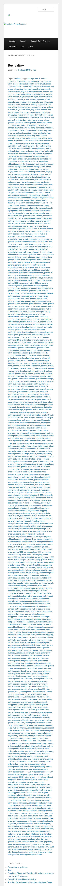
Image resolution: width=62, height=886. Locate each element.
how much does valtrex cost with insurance (25, 407)
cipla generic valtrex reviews (20, 210)
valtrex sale (17, 815)
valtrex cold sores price (31, 590)
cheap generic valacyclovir (40, 195)
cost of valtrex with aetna (25, 241)
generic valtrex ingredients (28, 332)
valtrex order (21, 761)
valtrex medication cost (23, 730)
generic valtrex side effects (23, 378)
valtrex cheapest (38, 588)
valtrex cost (31, 593)
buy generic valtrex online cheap (30, 92)
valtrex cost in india (23, 609)
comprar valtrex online (41, 210)
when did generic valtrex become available (30, 837)
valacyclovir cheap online (25, 497)
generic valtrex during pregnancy (36, 311)
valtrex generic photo (26, 704)
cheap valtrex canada (24, 202)
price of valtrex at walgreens (19, 464)
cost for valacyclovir (16, 213)
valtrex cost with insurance (34, 624)
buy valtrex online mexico (24, 146)
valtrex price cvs (43, 784)
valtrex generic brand (25, 652)
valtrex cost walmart (25, 621)
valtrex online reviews (17, 756)
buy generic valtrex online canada (35, 91)
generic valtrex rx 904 (24, 373)
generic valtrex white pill (38, 386)
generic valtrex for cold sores (20, 319)
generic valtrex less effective (31, 334)
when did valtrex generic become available (28, 840)
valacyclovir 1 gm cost (24, 492)
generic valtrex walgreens (38, 384)
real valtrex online (42, 484)
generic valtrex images (27, 327)
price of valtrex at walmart (43, 464)
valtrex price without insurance (38, 805)
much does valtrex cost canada (27, 422)
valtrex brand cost (15, 575)
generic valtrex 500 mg (31, 283)
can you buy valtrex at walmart (29, 188)
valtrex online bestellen (30, 740)
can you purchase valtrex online (21, 192)
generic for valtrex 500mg (29, 270)
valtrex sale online (30, 815)
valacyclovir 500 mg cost (18, 495)
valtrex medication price (43, 730)
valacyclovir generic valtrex (26, 515)
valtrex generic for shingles (19, 681)
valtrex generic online (17, 699)
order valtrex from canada (18, 443)
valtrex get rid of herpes (35, 722)
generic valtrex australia (18, 290)
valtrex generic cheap (17, 658)
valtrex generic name (33, 694)
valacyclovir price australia (19, 526)
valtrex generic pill (23, 707)
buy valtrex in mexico (44, 127)
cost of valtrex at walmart (36, 228)
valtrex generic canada (39, 655)
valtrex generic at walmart (28, 650)
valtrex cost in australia (28, 606)
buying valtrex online (29, 174)
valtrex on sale (25, 738)
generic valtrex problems (30, 368)
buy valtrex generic (31, 120)
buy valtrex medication (37, 133)
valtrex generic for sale (42, 678)
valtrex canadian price (17, 585)
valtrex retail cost (21, 813)
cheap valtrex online (35, 205)
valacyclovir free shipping (36, 510)
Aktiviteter (12, 46)
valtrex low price (19, 728)
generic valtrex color (38, 298)
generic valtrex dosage (28, 308)
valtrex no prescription (28, 735)
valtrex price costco (27, 784)
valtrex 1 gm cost (41, 546)
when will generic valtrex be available (30, 846)
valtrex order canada (36, 761)
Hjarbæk (23, 41)
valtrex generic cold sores (37, 658)
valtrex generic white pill (18, 720)
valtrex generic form (39, 681)
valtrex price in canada (35, 787)
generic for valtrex (33, 267)
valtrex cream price (22, 629)
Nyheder (12, 41)
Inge (34, 70)
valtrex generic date (22, 668)
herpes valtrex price (33, 399)
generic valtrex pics (26, 358)
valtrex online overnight (23, 751)
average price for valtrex (29, 81)
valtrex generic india (16, 686)
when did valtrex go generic (41, 841)
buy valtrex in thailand (17, 130)
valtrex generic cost (39, 660)
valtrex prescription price (27, 774)
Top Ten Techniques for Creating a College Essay (30, 882)
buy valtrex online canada (26, 138)
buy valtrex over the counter (30, 153)
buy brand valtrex (43, 83)
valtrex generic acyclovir (25, 647)
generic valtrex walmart (17, 386)
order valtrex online (35, 446)
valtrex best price (46, 572)
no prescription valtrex (36, 425)
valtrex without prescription (38, 831)
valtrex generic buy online (18, 655)
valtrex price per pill (41, 795)
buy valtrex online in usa (24, 143)
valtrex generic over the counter (21, 702)
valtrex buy (44, 575)
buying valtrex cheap (42, 166)
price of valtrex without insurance (30, 474)
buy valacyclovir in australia (27, 102)
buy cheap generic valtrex (39, 86)
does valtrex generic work (24, 262)
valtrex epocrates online (25, 634)
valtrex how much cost (28, 725)
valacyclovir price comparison (20, 528)
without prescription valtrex (31, 854)
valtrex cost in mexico (41, 609)
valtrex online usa (23, 759)
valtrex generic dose (16, 673)
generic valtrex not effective (28, 345)
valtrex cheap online (22, 588)
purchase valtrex (27, 482)
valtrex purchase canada (27, 810)
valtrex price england (16, 787)
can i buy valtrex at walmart (28, 182)
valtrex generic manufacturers (32, 691)
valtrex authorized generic (36, 570)
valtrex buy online (38, 580)
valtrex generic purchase (18, 709)
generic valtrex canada (36, 293)
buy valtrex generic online (31, 122)
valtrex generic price (40, 707)
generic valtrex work (37, 389)
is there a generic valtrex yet (41, 417)
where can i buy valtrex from (40, 849)
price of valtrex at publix (43, 461)
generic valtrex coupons (18, 303)
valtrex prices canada (17, 808)
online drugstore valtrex (32, 430)
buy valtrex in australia (26, 125)
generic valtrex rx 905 (43, 373)
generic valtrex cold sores (18, 298)
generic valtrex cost (16, 301)
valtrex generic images (17, 684)
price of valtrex (30, 459)
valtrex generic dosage (41, 671)
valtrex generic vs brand (38, 715)
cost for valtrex (32, 213)
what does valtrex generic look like (30, 836)
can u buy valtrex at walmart (31, 184)
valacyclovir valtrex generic (23, 544)
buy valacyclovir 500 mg (26, 99)
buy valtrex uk (45, 158)
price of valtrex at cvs (23, 461)
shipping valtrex (43, 487)
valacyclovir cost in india (29, 502)
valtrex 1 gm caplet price (23, 546)
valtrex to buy (13, 826)
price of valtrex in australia (39, 466)
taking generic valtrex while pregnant (23, 490)
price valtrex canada (42, 477)
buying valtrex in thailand (18, 171)
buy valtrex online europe (24, 140)
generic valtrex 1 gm (36, 280)
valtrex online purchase (40, 753)
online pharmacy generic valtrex (39, 433)
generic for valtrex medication (31, 272)
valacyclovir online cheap (34, 521)
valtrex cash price (34, 585)
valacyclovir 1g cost (42, 492)
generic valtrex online (27, 347)
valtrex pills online (40, 769)
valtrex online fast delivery (35, 746)
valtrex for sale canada (17, 640)
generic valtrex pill (42, 358)
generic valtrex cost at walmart (38, 301)
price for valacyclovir (23, 456)
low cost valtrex (14, 420)
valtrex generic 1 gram (30, 645)
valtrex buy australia (16, 577)
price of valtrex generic (17, 466)
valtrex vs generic (26, 828)
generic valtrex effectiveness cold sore (26, 315)
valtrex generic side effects (19, 712)
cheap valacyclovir (40, 197)
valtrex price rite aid (36, 797)
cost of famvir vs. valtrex (25, 221)
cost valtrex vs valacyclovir (30, 252)
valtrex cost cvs (14, 603)
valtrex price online (24, 795)
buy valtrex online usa (25, 151)
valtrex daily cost (38, 629)
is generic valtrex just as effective (37, 415)
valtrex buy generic (22, 580)
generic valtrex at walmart (42, 288)
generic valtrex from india (29, 324)
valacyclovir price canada (41, 526)
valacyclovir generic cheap (19, 513)
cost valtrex (13, 249)
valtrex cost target (41, 616)
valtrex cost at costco (17, 596)
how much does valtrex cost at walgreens (29, 400)
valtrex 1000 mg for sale (41, 552)
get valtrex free (23, 391)
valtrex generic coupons (31, 665)
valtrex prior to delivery (36, 808)
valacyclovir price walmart (33, 534)
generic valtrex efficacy (38, 316)
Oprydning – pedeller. (17, 867)
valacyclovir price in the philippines (27, 531)
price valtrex (27, 477)
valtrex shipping (19, 818)
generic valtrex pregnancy (27, 363)
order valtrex (47, 440)
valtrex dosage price (23, 632)
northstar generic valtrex (31, 427)
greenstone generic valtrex (19, 396)
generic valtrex (21, 280)
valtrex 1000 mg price (17, 554)
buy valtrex (44, 102)
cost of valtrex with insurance (25, 244)
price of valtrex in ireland (40, 469)
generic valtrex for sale (29, 321)
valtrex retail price (36, 813)
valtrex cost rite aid (25, 616)
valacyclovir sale (29, 541)
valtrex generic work (37, 720)
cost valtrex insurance (28, 249)
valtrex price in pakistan (29, 790)
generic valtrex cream (38, 303)
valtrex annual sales (16, 570)
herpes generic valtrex (40, 396)
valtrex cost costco (41, 601)
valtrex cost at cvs (34, 596)
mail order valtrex (29, 420)
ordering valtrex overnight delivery (22, 453)
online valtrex (20, 438)
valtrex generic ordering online (39, 699)
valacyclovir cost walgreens (29, 505)
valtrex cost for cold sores (33, 603)
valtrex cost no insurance (35, 611)
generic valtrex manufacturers (32, 340)
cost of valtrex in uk (24, 236)
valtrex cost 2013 (43, 593)
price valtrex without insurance (20, 479)
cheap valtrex (29, 200)
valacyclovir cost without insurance (34, 508)
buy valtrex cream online (24, 115)
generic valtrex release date (27, 371)
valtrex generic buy (42, 652)
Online (17, 78)
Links (31, 46)
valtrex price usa (42, 800)
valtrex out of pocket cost (29, 764)
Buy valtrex (16, 65)
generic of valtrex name (24, 275)
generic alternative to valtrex (27, 265)
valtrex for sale (46, 637)
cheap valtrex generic (17, 205)
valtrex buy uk (47, 583)
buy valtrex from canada (40, 117)
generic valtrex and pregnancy (35, 285)
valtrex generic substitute (41, 712)
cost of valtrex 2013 (35, 223)
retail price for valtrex (17, 487)
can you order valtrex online (42, 190)
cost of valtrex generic (34, 231)
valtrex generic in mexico (38, 684)
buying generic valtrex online (35, 164)
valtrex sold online (33, 818)
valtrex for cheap (15, 637)
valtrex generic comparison (19, 660)
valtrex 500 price (21, 559)
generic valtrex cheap (39, 296)
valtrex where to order (17, 831)
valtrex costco (33, 627)
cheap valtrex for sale (43, 202)
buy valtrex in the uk (35, 130)
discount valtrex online (37, 257)
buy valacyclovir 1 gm (29, 96)
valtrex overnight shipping (34, 766)
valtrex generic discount (41, 668)
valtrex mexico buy (16, 733)
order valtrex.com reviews (41, 451)
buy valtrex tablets (31, 158)
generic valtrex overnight (25, 355)
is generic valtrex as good (29, 412)
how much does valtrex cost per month (37, 404)
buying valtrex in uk (37, 171)
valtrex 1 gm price (15, 549)
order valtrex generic (39, 443)
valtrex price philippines (18, 797)
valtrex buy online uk (32, 583)
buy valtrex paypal (24, 156)
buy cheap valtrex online (30, 89)
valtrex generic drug (34, 673)
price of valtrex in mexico (18, 471)
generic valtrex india (23, 329)
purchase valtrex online (24, 484)
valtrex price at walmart (27, 779)
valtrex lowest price (35, 728)
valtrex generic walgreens (18, 717)
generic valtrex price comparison (26, 365)
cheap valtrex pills (30, 208)
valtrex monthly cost (33, 733)
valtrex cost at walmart (28, 598)
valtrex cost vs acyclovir (31, 619)
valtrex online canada (20, 743)
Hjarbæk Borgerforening (40, 41)
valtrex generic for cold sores (20, 678)
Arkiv (22, 46)
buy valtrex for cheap (44, 115)
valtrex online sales (35, 756)
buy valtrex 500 (44, 104)
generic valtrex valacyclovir (35, 381)
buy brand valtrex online (18, 86)
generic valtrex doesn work (29, 306)
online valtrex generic (35, 438)
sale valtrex (31, 487)
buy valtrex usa (14, 161)
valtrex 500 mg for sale (34, 557)
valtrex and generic (45, 567)
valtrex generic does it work (19, 671)
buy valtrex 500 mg (16, 107)
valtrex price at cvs (32, 777)
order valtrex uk (23, 451)
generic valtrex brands (17, 293)
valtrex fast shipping (44, 634)
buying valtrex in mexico (39, 169)
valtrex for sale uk (27, 642)
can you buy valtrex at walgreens (33, 187)
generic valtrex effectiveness (20, 314)
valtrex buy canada (33, 577)
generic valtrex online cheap (31, 350)
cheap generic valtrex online (19, 197)
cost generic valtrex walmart (30, 215)
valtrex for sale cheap (37, 640)
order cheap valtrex (33, 440)
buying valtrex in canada (18, 169)
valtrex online (37, 738)
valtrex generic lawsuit (17, 689)
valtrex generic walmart (40, 717)
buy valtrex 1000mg (29, 104)
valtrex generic (14, 645)
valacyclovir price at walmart (41, 523)
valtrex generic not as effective (37, 696)
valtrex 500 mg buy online (37, 554)
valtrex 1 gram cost (32, 549)
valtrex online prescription (18, 753)
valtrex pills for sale (24, 769)
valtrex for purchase (31, 637)
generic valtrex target (44, 378)
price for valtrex (39, 456)
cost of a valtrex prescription (29, 218)
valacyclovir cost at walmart (29, 500)
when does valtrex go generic (20, 844)
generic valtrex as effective (19, 288)
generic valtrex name (28, 342)
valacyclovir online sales (18, 523)
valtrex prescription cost (18, 771)
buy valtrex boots (23, 109)
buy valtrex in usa (20, 133)
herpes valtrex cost (16, 399)
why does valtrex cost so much (20, 852)
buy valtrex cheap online (30, 112)
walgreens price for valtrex (19, 834)
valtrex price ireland (29, 792)
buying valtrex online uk (27, 177)
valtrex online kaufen (28, 748)
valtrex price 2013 (15, 777)
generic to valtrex (22, 277)
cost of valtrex (20, 223)
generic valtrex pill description (20, 360)
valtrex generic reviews (39, 709)
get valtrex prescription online (37, 394)
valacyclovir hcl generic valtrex (25, 518)
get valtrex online (37, 391)
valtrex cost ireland (16, 611)
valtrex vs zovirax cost (44, 828)
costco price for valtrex (33, 254)
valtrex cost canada (24, 601)
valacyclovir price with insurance (21, 536)
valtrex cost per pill (26, 614)
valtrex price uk (28, 800)
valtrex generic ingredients (37, 686)
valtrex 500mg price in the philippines (30, 565)
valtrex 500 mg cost (16, 557)
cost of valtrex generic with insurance (29, 232)
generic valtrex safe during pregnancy (23, 376)
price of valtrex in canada (18, 469)
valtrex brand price (31, 575)
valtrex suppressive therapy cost (26, 821)
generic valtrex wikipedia (18, 389)
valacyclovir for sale (16, 510)
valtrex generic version (17, 715)
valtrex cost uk (14, 619)
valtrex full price (42, 642)
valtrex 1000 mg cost (21, 552)
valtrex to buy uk (27, 826)
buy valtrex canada (39, 109)
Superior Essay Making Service (22, 879)
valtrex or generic (39, 759)
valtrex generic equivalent (37, 676)
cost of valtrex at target (32, 226)
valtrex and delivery (28, 567)
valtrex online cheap (38, 743)
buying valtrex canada (24, 166)
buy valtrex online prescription (29, 148)
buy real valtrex (38, 94)
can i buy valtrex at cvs (24, 179)
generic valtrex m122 (33, 337)
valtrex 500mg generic (37, 559)
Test (10, 870)
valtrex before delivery (29, 572)
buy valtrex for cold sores (18, 117)
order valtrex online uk (29, 448)
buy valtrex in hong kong (25, 127)
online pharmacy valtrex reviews (21, 435)
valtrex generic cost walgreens (20, 663)
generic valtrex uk (15, 381)
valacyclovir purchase (32, 539)
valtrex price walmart (37, 803)
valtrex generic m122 (36, 689)
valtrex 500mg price (28, 562)
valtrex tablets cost (25, 823)
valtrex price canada (24, 782)
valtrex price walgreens (17, 803)
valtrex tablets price (42, 823)
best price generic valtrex (25, 83)
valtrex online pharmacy (43, 751)
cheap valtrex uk (45, 208)
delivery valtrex (21, 257)
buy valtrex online (24, 135)
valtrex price (44, 774)
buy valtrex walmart (29, 161)
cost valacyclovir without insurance (37, 246)
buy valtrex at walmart (34, 107)
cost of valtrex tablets (28, 239)
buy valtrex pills (39, 156)
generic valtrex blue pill (38, 290)
